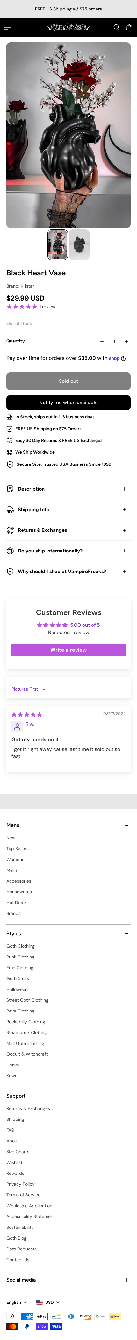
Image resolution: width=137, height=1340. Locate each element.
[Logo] (68, 27)
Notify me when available (68, 402)
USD (49, 1302)
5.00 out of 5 (85, 625)
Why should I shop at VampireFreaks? (62, 571)
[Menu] (7, 27)
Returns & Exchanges (42, 530)
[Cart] (129, 27)
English (13, 1302)
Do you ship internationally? (50, 551)
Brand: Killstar (20, 286)
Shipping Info (33, 509)
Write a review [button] (68, 649)
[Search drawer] (116, 27)
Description (31, 489)
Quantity (15, 341)
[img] (26, 714)
